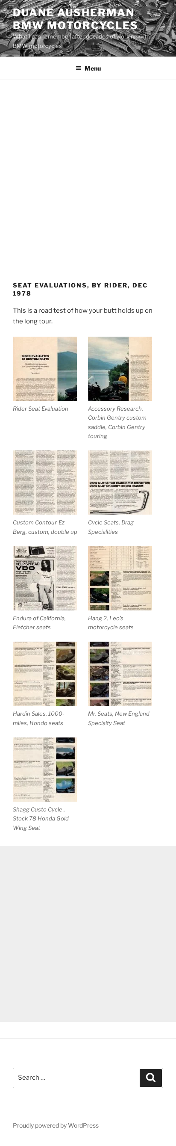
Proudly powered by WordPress (56, 1125)
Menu (93, 68)
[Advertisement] (88, 172)
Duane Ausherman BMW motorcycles (75, 19)
